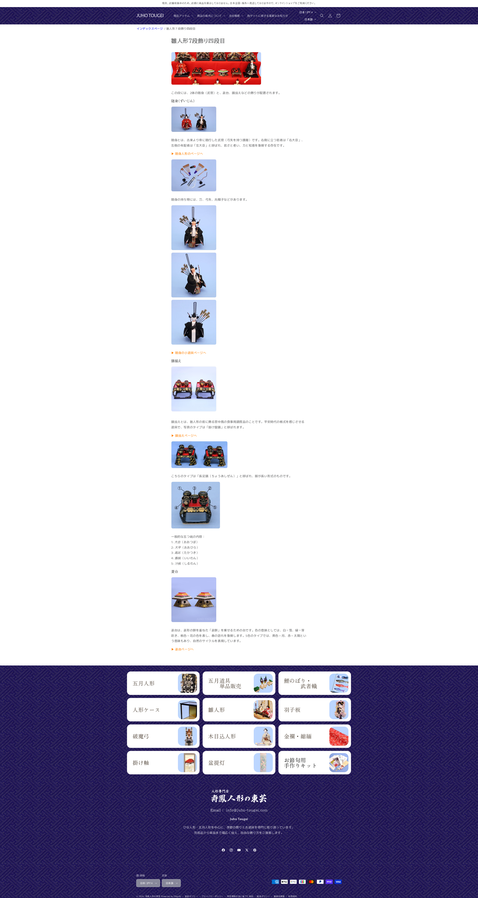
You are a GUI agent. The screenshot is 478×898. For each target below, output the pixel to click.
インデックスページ (150, 28)
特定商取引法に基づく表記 (240, 896)
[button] (183, 16)
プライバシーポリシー (212, 896)
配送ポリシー (263, 896)
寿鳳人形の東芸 (153, 896)
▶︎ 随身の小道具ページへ (188, 352)
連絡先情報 (279, 896)
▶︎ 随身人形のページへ (187, 153)
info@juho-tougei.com (247, 810)
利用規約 (292, 896)
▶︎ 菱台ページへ (182, 649)
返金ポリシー (191, 896)
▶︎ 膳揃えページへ (184, 435)
